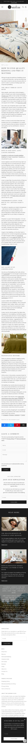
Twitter (23, 415)
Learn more (14, 2)
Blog (2, 674)
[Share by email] (23, 425)
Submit (6, 469)
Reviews (3, 664)
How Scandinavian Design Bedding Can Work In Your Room (12, 567)
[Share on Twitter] (11, 425)
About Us (3, 669)
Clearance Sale (5, 659)
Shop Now (4, 651)
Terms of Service (21, 438)
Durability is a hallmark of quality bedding (12, 155)
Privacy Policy (10, 438)
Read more (4, 544)
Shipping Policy (5, 681)
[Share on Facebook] (4, 425)
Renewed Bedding (6, 656)
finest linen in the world (18, 195)
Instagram (6, 415)
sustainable (7, 273)
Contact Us (4, 671)
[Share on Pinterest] (17, 425)
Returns (3, 654)
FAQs (2, 666)
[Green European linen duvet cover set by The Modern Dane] (14, 343)
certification (4, 298)
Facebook (16, 415)
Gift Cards (4, 661)
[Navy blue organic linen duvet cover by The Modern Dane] (14, 255)
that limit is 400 (22, 102)
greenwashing (5, 287)
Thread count (4, 96)
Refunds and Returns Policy (8, 684)
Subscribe (14, 738)
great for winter (17, 237)
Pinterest (11, 415)
